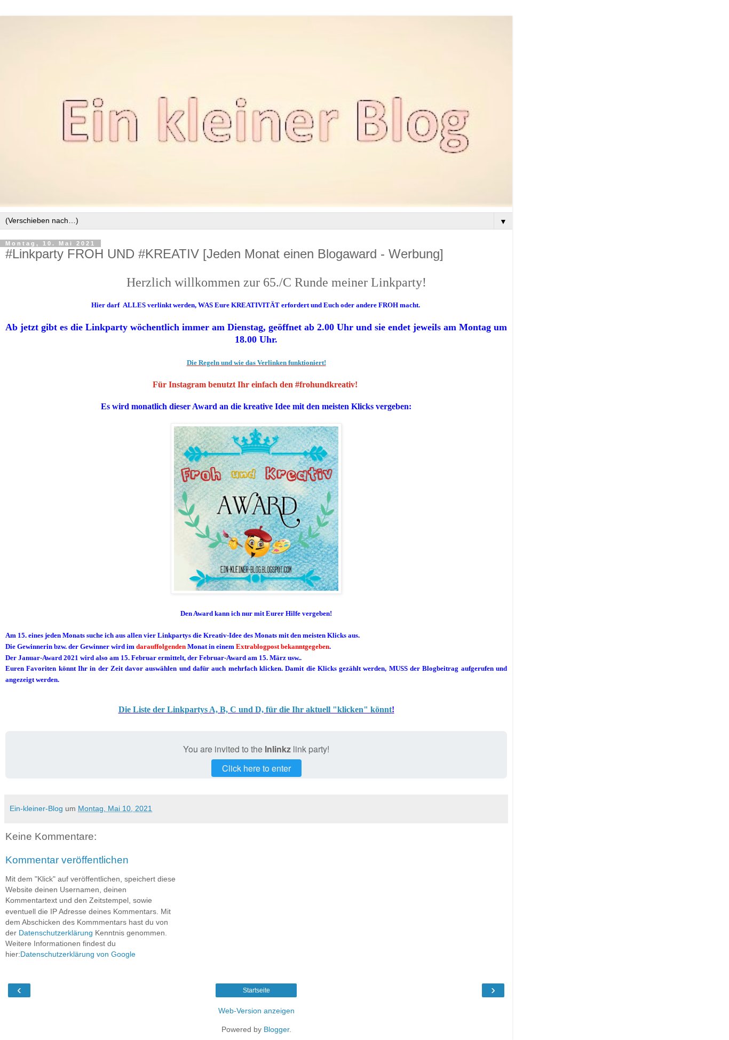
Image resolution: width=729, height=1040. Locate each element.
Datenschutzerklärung (56, 932)
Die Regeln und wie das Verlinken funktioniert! (256, 363)
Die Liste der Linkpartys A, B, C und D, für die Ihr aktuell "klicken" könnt (255, 709)
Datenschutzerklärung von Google (78, 954)
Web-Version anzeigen (256, 1010)
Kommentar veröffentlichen (67, 860)
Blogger (276, 1029)
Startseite (256, 990)
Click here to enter (256, 768)
